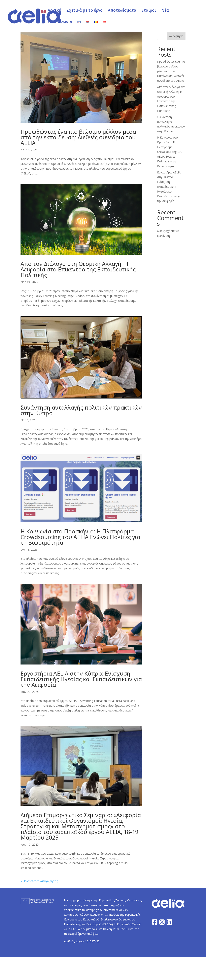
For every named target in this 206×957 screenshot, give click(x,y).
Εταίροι (148, 11)
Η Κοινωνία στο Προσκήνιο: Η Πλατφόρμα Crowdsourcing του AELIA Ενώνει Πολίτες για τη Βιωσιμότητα (80, 536)
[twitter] (162, 922)
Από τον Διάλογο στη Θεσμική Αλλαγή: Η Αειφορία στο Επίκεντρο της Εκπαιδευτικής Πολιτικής (78, 269)
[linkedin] (169, 922)
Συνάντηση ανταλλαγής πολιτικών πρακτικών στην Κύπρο (81, 410)
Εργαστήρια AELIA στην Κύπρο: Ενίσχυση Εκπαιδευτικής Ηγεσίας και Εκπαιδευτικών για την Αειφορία (81, 679)
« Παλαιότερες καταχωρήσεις (39, 881)
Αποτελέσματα (122, 11)
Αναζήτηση (176, 36)
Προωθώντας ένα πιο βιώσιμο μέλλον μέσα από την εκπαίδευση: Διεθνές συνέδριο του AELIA (78, 137)
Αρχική (54, 11)
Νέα (165, 11)
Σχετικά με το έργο (84, 11)
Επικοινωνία (60, 22)
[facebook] (154, 922)
